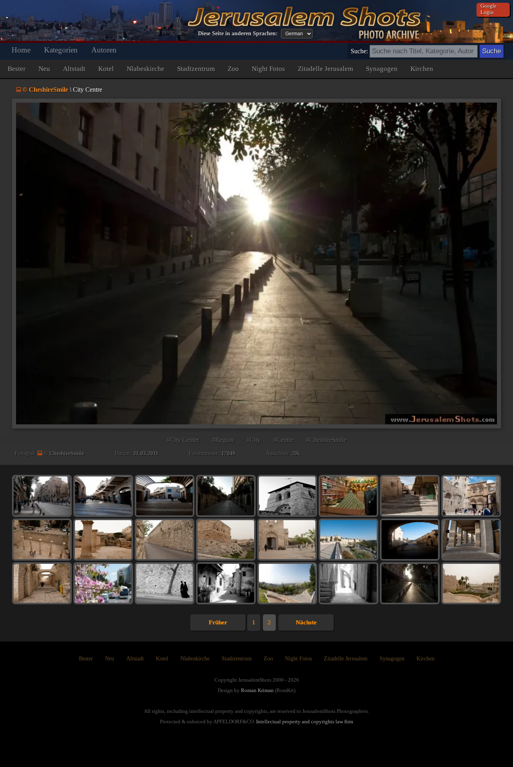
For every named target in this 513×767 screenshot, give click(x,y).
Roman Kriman (257, 690)
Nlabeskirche (145, 69)
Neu (44, 69)
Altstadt (74, 69)
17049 (228, 453)
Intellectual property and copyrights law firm (304, 722)
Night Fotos (268, 69)
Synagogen (382, 69)
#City (253, 439)
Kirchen (421, 69)
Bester (17, 69)
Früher (218, 622)
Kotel (106, 69)
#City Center (183, 439)
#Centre (283, 439)
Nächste (306, 622)
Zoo (233, 69)
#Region (223, 439)
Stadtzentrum (196, 69)
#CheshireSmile (326, 439)
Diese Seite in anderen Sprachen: (238, 33)
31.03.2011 (145, 453)
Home (21, 50)
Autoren (104, 50)
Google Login (489, 9)
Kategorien (61, 50)
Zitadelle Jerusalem (325, 69)
